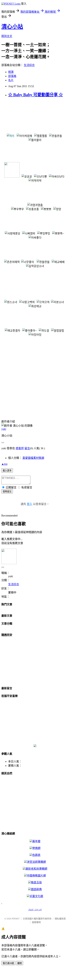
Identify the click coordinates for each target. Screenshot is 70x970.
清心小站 (12, 26)
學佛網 (36, 848)
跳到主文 (6, 36)
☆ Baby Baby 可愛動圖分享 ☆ (35, 94)
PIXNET (16, 918)
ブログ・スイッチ (35, 910)
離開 (19, 963)
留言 (27, 448)
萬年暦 (36, 841)
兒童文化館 (36, 896)
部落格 (12, 76)
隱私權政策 (60, 918)
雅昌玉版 (36, 882)
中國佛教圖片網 (36, 875)
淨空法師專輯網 (36, 861)
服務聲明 (36, 922)
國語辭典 (36, 889)
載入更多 (7, 470)
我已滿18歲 (8, 963)
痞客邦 (20, 448)
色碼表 (36, 855)
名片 (11, 80)
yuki (3, 428)
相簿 (11, 71)
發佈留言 (7, 491)
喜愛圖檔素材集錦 (33, 457)
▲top (4, 463)
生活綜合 (29, 65)
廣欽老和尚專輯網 (36, 868)
